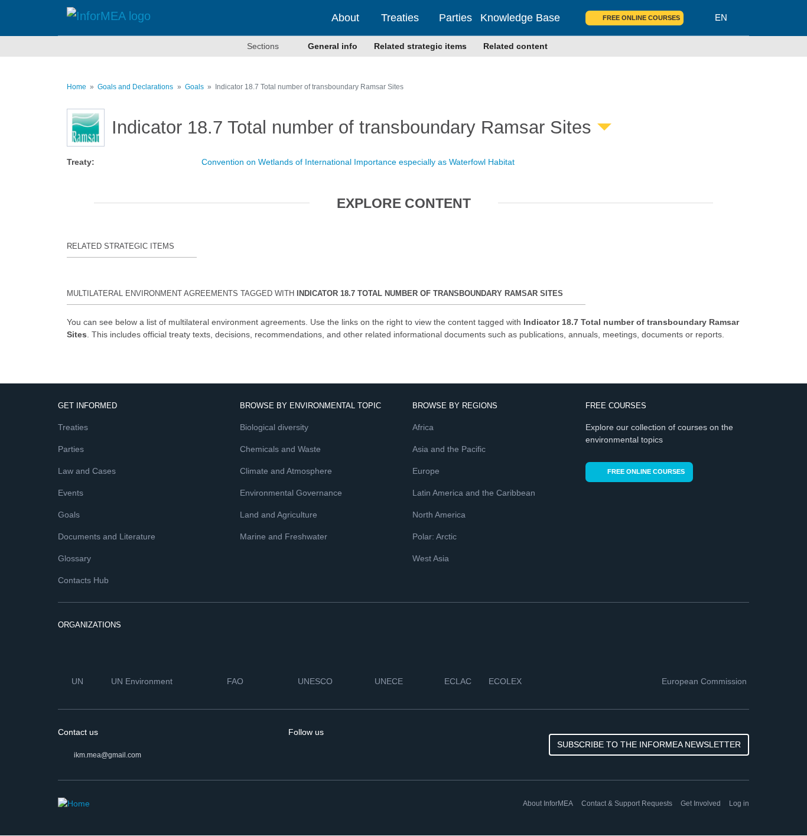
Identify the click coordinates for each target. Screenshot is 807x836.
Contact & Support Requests (626, 803)
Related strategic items (420, 46)
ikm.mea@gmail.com (107, 755)
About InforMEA (548, 803)
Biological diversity (274, 427)
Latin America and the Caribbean (473, 492)
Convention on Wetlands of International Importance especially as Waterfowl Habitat (358, 162)
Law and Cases (87, 471)
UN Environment (143, 681)
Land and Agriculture (278, 514)
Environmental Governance (291, 492)
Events (70, 492)
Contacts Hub (83, 580)
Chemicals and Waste (280, 449)
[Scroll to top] (772, 801)
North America (439, 514)
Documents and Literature (106, 536)
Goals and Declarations (135, 87)
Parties (455, 18)
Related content (515, 46)
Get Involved (701, 803)
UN (78, 681)
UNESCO (316, 681)
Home (76, 87)
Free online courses (641, 17)
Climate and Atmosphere (286, 471)
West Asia (430, 558)
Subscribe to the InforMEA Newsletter (649, 744)
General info (332, 46)
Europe (426, 471)
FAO (236, 681)
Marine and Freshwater (283, 536)
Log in (739, 803)
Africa (423, 427)
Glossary (74, 558)
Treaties (400, 18)
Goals (194, 87)
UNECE (390, 681)
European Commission (705, 681)
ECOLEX (506, 681)
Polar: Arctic (434, 536)
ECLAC (459, 681)
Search (699, 18)
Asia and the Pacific (449, 449)
